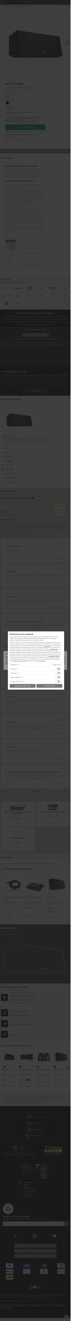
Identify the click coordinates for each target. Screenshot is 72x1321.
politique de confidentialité (20, 660)
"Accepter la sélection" (54, 655)
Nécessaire (14, 664)
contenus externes (16, 681)
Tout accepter (49, 686)
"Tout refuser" (47, 645)
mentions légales (41, 660)
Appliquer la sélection (23, 686)
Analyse (13, 669)
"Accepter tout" (54, 649)
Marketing (14, 673)
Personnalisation (15, 677)
